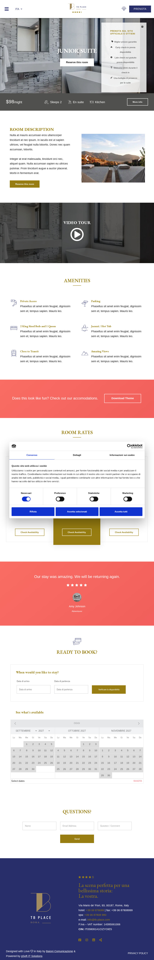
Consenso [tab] (31, 455)
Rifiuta (33, 511)
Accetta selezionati (77, 511)
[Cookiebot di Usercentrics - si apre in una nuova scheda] (129, 446)
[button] (142, 27)
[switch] (60, 499)
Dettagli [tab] (77, 455)
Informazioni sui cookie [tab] (122, 455)
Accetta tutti (121, 511)
